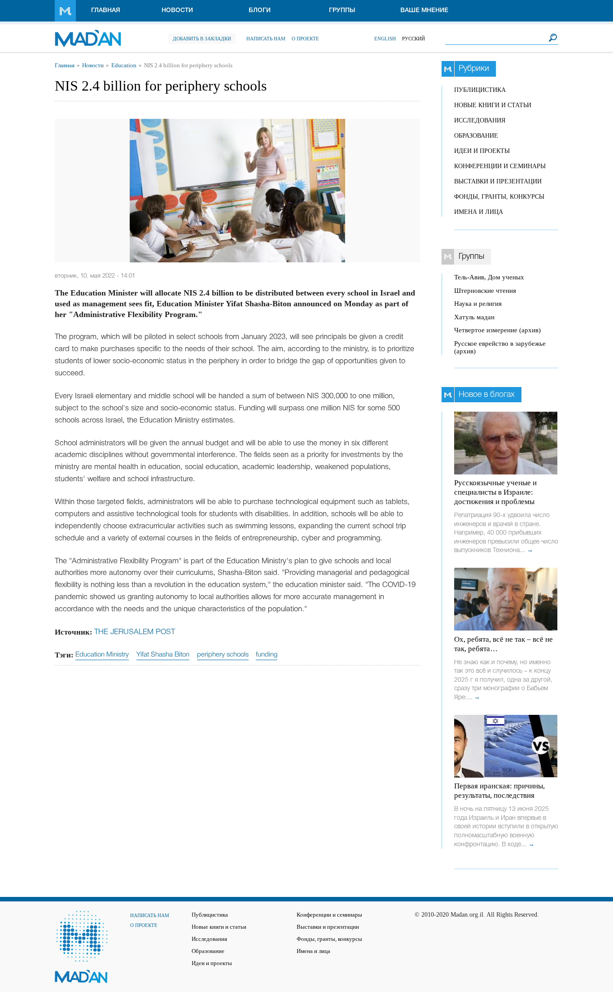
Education (123, 65)
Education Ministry (102, 655)
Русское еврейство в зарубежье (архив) (500, 347)
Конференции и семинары (500, 166)
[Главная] (88, 33)
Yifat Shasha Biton (162, 655)
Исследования (479, 120)
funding (266, 655)
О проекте (305, 38)
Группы (342, 10)
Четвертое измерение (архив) (497, 330)
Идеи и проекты (482, 151)
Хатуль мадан (474, 317)
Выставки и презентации (498, 181)
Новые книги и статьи (492, 105)
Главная (105, 10)
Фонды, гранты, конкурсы (499, 196)
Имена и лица (478, 212)
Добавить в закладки (202, 38)
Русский (413, 38)
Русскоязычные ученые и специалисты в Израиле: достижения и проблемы (495, 492)
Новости (177, 10)
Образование (476, 135)
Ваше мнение (424, 10)
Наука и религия (478, 303)
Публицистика (480, 90)
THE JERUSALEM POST (134, 632)
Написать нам (265, 38)
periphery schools (223, 655)
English (385, 38)
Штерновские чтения (485, 290)
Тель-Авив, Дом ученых (489, 277)
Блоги (260, 10)
